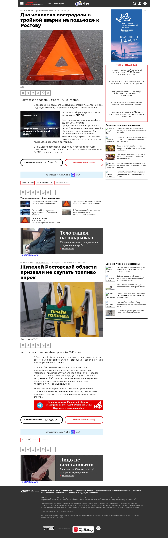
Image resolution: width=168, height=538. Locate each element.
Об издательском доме (50, 490)
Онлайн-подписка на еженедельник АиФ (113, 490)
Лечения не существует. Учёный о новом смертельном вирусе (130, 312)
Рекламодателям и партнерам (53, 493)
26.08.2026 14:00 (26, 263)
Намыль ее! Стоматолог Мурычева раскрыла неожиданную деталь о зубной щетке (131, 295)
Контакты (137, 490)
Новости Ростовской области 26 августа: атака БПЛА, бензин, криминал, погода (126, 72)
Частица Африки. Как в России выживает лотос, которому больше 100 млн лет (131, 304)
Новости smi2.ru (29, 255)
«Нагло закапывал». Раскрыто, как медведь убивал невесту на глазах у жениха (131, 165)
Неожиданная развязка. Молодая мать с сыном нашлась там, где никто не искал (127, 114)
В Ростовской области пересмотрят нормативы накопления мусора (126, 82)
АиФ (22, 87)
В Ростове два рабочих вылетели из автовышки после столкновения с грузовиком (86, 212)
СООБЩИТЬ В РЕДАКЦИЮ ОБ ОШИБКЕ (83, 493)
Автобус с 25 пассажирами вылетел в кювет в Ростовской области (44, 212)
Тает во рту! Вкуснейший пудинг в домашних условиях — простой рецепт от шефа (131, 157)
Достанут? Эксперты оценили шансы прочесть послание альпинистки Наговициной (132, 139)
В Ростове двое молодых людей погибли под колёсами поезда (126, 103)
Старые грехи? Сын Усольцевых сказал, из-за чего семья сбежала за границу (131, 131)
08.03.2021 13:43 (26, 11)
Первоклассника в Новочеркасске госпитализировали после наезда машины (40, 221)
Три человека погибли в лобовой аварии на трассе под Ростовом (87, 203)
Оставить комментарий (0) (84, 162)
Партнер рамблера (63, 528)
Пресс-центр (68, 490)
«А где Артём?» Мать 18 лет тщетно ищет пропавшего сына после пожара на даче (131, 269)
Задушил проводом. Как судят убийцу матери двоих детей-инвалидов (126, 93)
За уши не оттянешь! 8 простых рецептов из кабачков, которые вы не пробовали (132, 148)
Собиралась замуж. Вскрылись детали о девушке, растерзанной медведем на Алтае (130, 278)
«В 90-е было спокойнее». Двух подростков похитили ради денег (131, 286)
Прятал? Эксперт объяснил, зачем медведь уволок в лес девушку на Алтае (131, 174)
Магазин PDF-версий (84, 490)
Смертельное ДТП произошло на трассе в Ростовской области (45, 203)
